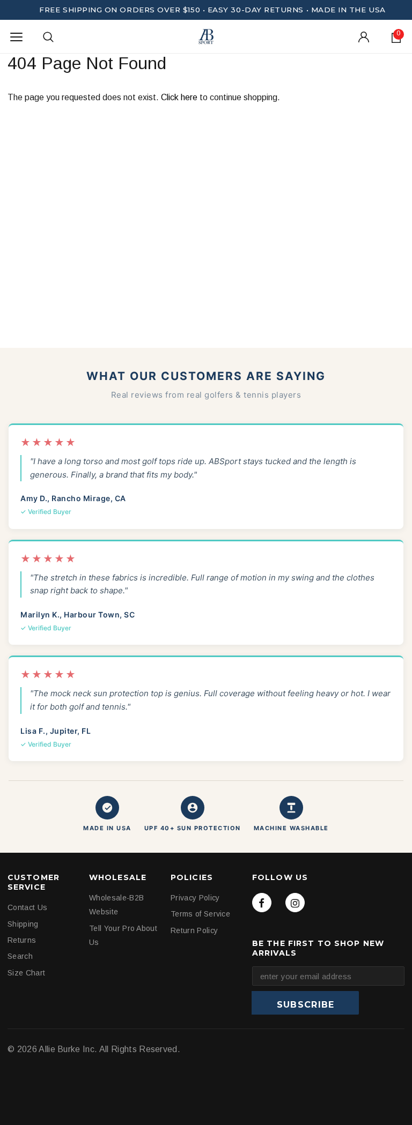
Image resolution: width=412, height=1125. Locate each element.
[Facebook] (261, 902)
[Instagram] (295, 902)
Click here (180, 97)
